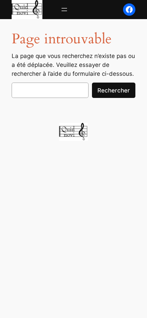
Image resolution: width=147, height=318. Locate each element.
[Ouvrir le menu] (64, 9)
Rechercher (113, 90)
